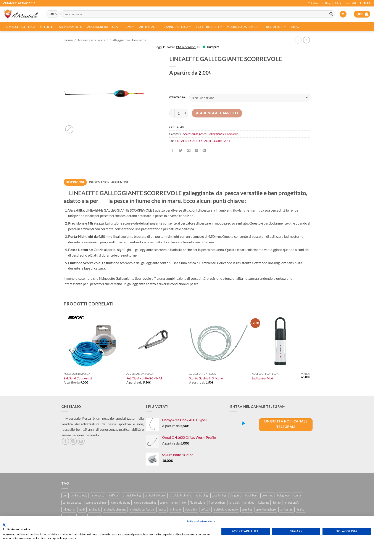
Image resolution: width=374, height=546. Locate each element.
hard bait (234, 502)
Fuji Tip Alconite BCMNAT (144, 378)
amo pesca (98, 495)
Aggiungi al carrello (217, 113)
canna (297, 495)
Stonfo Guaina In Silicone (206, 378)
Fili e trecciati (207, 27)
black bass (251, 495)
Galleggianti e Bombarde (128, 40)
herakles (248, 502)
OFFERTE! (47, 27)
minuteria (69, 509)
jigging (277, 502)
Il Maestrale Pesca (20, 27)
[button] (343, 14)
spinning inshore (266, 509)
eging (174, 502)
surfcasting (286, 509)
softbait (205, 509)
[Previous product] (306, 40)
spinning (247, 509)
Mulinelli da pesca (241, 27)
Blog (327, 3)
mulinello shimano (115, 509)
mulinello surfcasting (142, 509)
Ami (128, 27)
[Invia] (331, 14)
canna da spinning (96, 502)
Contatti (350, 3)
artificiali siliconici (155, 495)
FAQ (338, 3)
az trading (201, 495)
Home (68, 40)
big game (235, 495)
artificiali (113, 495)
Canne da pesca (176, 27)
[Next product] (298, 40)
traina (301, 509)
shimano (175, 509)
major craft (292, 502)
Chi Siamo (314, 3)
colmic (164, 502)
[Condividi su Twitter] (180, 150)
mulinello (94, 509)
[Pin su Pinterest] (196, 150)
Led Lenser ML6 (262, 378)
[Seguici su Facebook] (360, 3)
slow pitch (191, 509)
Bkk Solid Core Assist (78, 378)
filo (184, 502)
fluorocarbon (217, 502)
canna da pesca (72, 502)
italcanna (263, 502)
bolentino (267, 495)
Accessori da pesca (102, 27)
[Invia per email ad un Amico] (188, 150)
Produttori (274, 27)
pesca (162, 509)
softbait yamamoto (226, 509)
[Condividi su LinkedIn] (204, 150)
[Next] (310, 353)
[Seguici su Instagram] (364, 3)
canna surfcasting (145, 502)
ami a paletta (79, 495)
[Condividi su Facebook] (173, 150)
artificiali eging (132, 495)
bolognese (283, 495)
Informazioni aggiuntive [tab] (109, 182)
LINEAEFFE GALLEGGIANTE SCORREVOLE (203, 141)
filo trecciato (197, 502)
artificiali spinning (181, 495)
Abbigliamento (70, 27)
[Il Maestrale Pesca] (21, 14)
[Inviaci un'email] (368, 3)
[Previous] (64, 353)
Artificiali (147, 27)
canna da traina (120, 502)
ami (65, 495)
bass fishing (219, 495)
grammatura (177, 97)
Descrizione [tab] (75, 182)
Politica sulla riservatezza (201, 521)
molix (82, 509)
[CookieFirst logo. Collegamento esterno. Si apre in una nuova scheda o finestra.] (4, 525)
